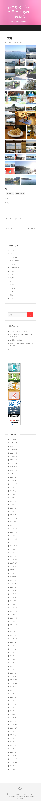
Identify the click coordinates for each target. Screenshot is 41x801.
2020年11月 (13, 446)
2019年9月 (13, 487)
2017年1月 (13, 597)
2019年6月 (13, 498)
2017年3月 (13, 590)
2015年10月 (13, 645)
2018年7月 (13, 535)
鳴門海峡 (9, 228)
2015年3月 (13, 669)
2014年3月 (13, 711)
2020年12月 (13, 443)
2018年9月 (13, 528)
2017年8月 (13, 573)
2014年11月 (13, 683)
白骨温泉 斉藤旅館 (16, 340)
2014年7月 (13, 697)
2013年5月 (13, 745)
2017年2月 (13, 594)
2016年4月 (13, 625)
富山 (11, 281)
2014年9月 (13, 690)
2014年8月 (13, 693)
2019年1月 (13, 515)
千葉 (11, 274)
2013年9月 (13, 731)
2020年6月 (13, 463)
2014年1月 (13, 718)
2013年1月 (13, 755)
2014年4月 (13, 707)
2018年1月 (13, 556)
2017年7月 (13, 577)
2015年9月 (13, 649)
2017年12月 (13, 559)
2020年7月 (13, 460)
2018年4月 (13, 546)
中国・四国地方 (14, 260)
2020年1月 (13, 473)
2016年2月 (13, 632)
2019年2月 (13, 511)
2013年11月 (13, 724)
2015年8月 (13, 652)
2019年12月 (13, 477)
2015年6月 (13, 659)
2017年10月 (13, 566)
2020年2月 (13, 470)
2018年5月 (13, 542)
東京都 (12, 285)
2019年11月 (13, 480)
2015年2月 (13, 673)
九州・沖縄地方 (14, 267)
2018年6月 (13, 539)
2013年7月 (13, 738)
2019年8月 (13, 491)
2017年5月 (13, 583)
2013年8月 (13, 735)
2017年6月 (13, 580)
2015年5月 (13, 663)
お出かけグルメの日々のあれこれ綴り (20, 11)
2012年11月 (13, 762)
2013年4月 (13, 748)
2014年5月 (13, 704)
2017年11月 (13, 563)
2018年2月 (13, 553)
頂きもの (12, 298)
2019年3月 (13, 508)
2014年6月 (13, 700)
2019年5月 (13, 501)
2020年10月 (13, 449)
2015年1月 (13, 676)
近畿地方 (12, 288)
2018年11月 (13, 522)
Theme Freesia (20, 796)
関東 (11, 295)
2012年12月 (13, 759)
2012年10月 (13, 766)
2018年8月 (13, 532)
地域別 (12, 278)
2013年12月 (13, 721)
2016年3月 (13, 628)
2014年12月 (13, 680)
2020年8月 (13, 456)
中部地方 (12, 264)
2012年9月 (13, 769)
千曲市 (12, 271)
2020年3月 (13, 467)
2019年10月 (13, 484)
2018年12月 (13, 518)
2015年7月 (13, 656)
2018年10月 (13, 525)
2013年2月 (13, 752)
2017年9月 (13, 570)
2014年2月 (13, 714)
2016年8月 (13, 611)
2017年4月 (13, 587)
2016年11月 (13, 601)
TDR (11, 349)
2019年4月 (13, 504)
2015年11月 (13, 642)
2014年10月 (13, 687)
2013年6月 (13, 742)
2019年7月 (13, 494)
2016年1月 (13, 635)
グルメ (12, 254)
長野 (11, 291)
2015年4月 (13, 666)
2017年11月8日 (18, 42)
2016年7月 (13, 614)
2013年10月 (13, 728)
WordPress (20, 798)
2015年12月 (13, 638)
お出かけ (18, 219)
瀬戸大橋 (31, 228)
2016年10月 (13, 604)
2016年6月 (13, 618)
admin (8, 42)
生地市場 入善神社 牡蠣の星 (19, 331)
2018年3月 (13, 549)
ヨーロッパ (13, 257)
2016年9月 (13, 608)
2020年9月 (13, 453)
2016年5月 (13, 621)
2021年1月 (13, 439)
